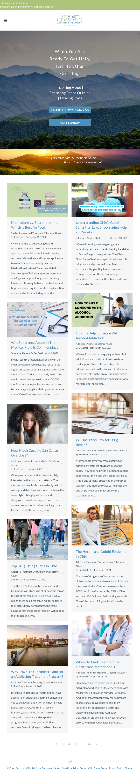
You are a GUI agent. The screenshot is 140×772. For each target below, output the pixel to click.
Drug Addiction (40, 461)
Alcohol (90, 343)
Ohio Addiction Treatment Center (43, 768)
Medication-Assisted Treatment (27, 233)
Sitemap (129, 768)
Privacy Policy (116, 768)
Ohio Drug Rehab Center (74, 768)
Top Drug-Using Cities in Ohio (34, 566)
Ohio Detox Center (97, 768)
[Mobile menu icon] (5, 20)
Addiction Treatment (86, 450)
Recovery (102, 450)
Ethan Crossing (17, 768)
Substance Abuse (52, 233)
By (17, 237)
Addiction (81, 343)
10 (89, 744)
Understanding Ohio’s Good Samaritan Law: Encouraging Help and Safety (101, 227)
